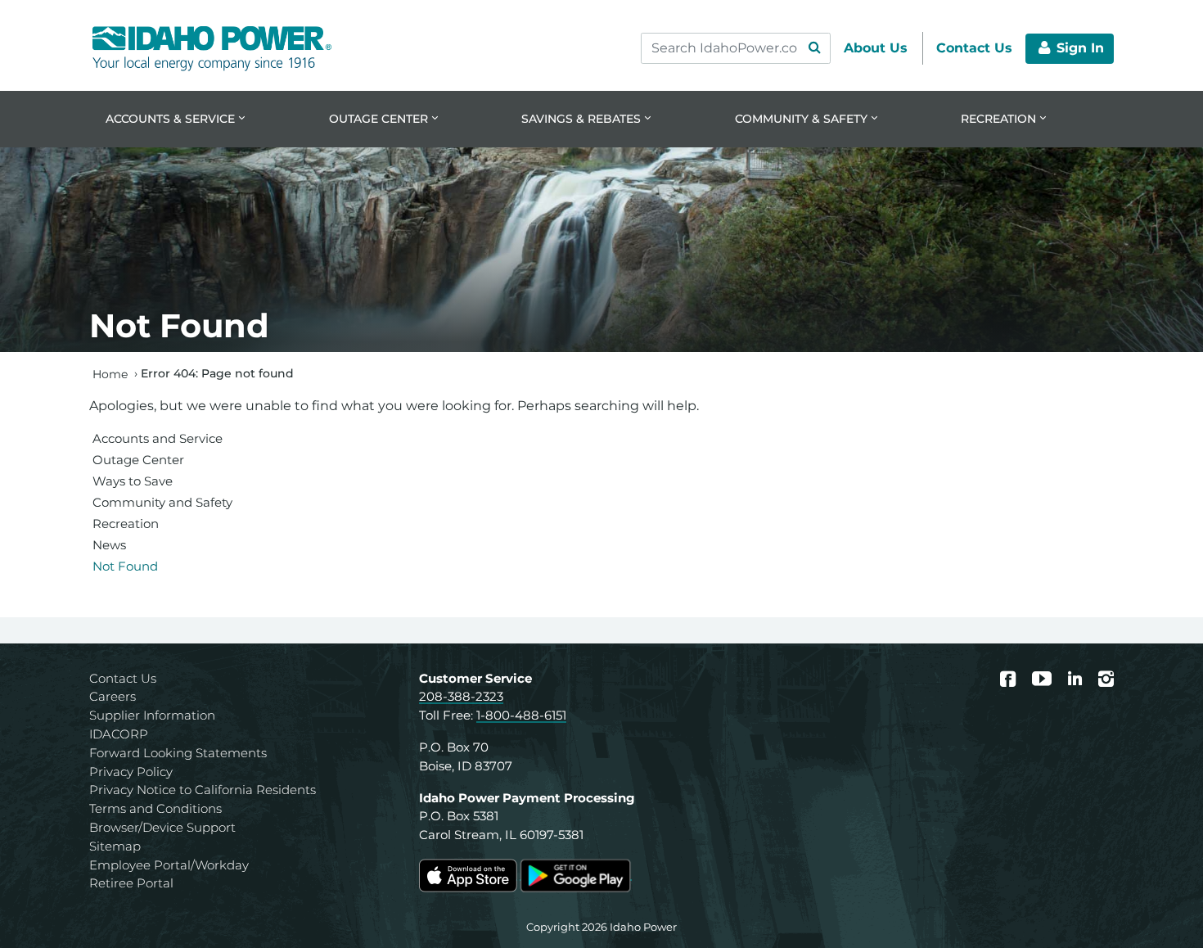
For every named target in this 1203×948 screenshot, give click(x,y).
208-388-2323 (461, 696)
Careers (112, 696)
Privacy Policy (131, 771)
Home (110, 373)
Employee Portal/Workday (169, 865)
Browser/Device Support (162, 827)
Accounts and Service (157, 438)
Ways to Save (132, 481)
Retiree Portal (131, 883)
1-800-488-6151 (521, 715)
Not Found (125, 566)
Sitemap (115, 846)
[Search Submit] (814, 48)
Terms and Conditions (155, 808)
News (109, 545)
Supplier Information (152, 715)
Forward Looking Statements (178, 753)
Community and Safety (162, 502)
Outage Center (138, 459)
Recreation (125, 523)
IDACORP (118, 734)
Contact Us (122, 678)
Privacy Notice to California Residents (202, 789)
